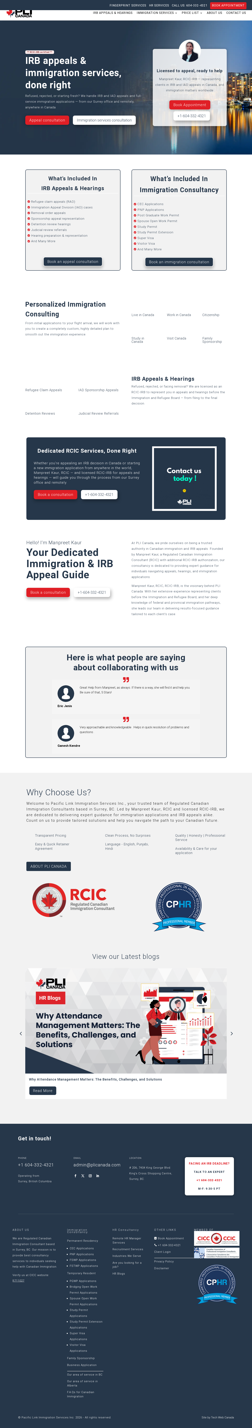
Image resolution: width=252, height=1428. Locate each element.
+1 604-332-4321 (209, 1180)
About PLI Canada (48, 866)
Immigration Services (155, 13)
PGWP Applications (83, 1281)
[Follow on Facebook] (75, 1176)
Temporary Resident (81, 1273)
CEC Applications (82, 1248)
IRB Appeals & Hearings (113, 13)
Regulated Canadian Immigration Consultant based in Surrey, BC (34, 1244)
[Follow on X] (83, 1176)
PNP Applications (82, 1254)
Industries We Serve (127, 1256)
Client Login (162, 1252)
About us (214, 13)
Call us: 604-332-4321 (189, 5)
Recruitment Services (128, 1249)
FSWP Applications (83, 1260)
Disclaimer (161, 1268)
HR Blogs (119, 1273)
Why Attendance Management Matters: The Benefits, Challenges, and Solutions (95, 1079)
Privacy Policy (164, 1261)
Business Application (82, 1365)
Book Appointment (228, 5)
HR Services (159, 5)
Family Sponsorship (81, 1358)
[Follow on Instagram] (90, 1176)
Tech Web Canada (222, 1417)
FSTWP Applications (84, 1266)
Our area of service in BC (85, 1374)
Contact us (236, 13)
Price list (190, 13)
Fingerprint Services (128, 5)
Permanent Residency (82, 1240)
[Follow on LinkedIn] (98, 1176)
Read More (43, 1090)
